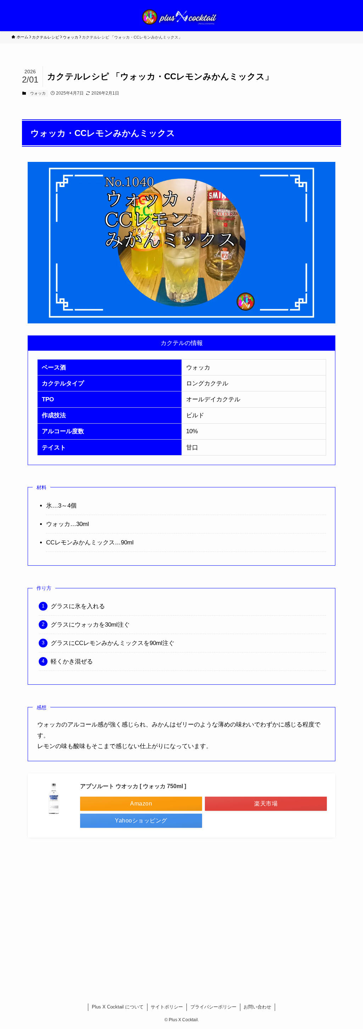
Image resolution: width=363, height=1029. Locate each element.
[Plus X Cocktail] (181, 17)
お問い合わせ (257, 1007)
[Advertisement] (181, 911)
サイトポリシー (167, 1007)
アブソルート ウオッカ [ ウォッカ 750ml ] (133, 786)
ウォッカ (38, 93)
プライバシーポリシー (213, 1007)
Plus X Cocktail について (118, 1007)
